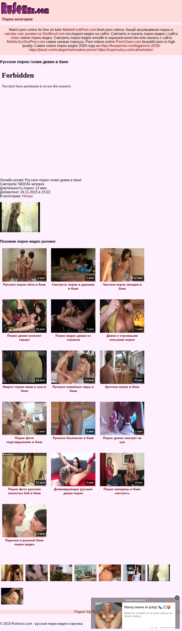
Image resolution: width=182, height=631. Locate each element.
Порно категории (17, 19)
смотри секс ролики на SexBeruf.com (34, 34)
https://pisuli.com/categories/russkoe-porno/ (63, 50)
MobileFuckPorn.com (79, 30)
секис (15, 38)
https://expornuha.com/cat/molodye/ (125, 50)
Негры (27, 196)
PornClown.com (128, 42)
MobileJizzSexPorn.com (26, 42)
